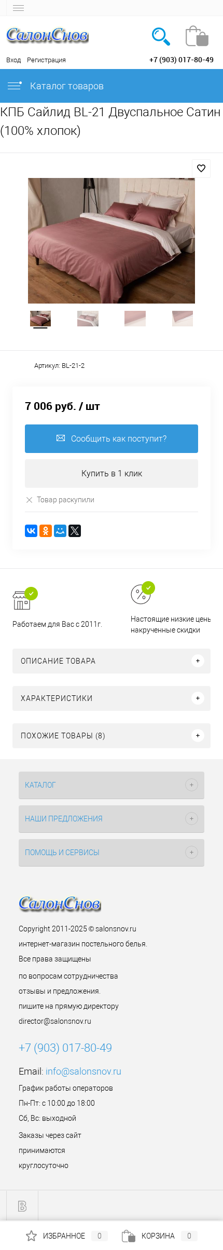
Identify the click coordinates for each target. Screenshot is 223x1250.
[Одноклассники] (45, 531)
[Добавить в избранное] (201, 168)
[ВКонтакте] (31, 531)
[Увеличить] (111, 241)
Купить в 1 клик (111, 473)
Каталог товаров (66, 85)
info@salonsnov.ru (83, 1071)
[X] (74, 531)
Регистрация (46, 60)
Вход (13, 60)
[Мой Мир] (60, 531)
